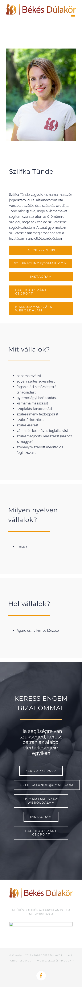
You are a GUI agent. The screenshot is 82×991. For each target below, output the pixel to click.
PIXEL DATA (67, 960)
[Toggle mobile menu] (73, 17)
